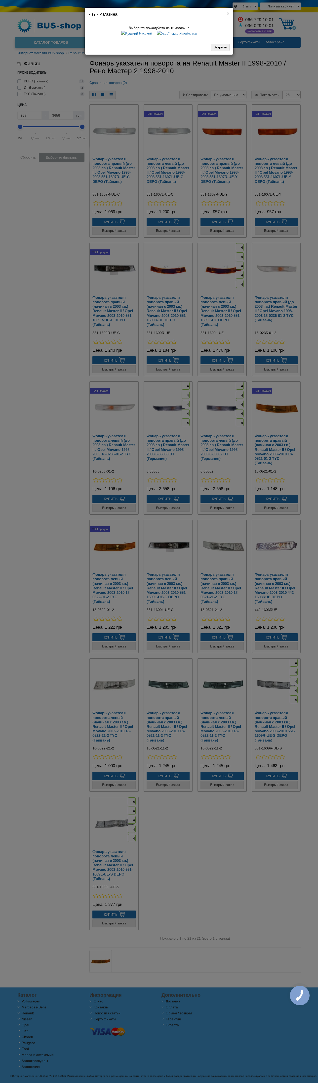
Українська (187, 33)
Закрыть (220, 47)
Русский (145, 33)
